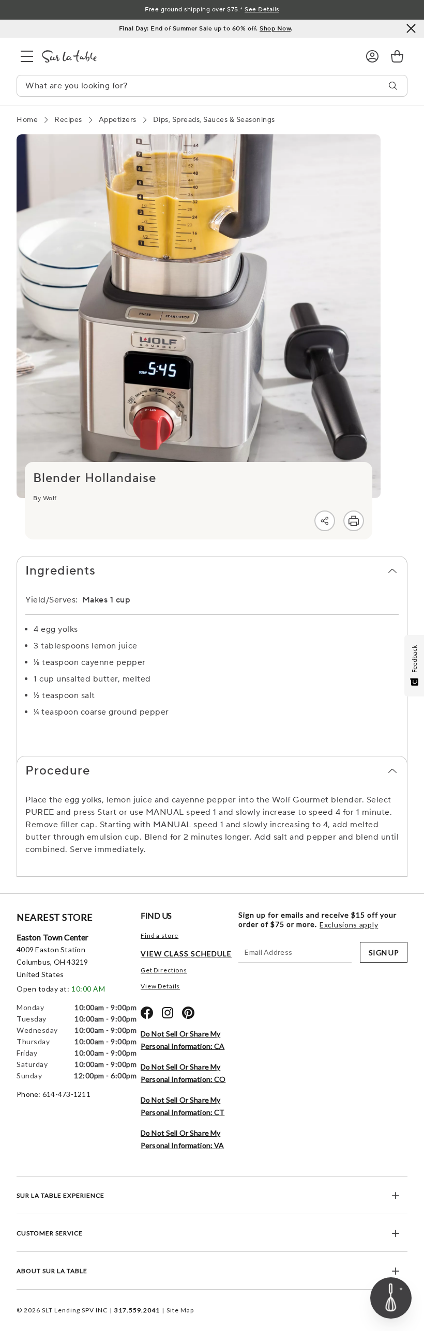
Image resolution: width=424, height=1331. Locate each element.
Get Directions (164, 970)
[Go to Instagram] (167, 1013)
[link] (397, 56)
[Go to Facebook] (147, 1013)
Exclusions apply (349, 925)
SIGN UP (384, 952)
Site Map (180, 1310)
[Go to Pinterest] (188, 1013)
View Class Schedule (186, 953)
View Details (160, 986)
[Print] (353, 520)
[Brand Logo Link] (195, 56)
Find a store (159, 935)
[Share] (324, 520)
